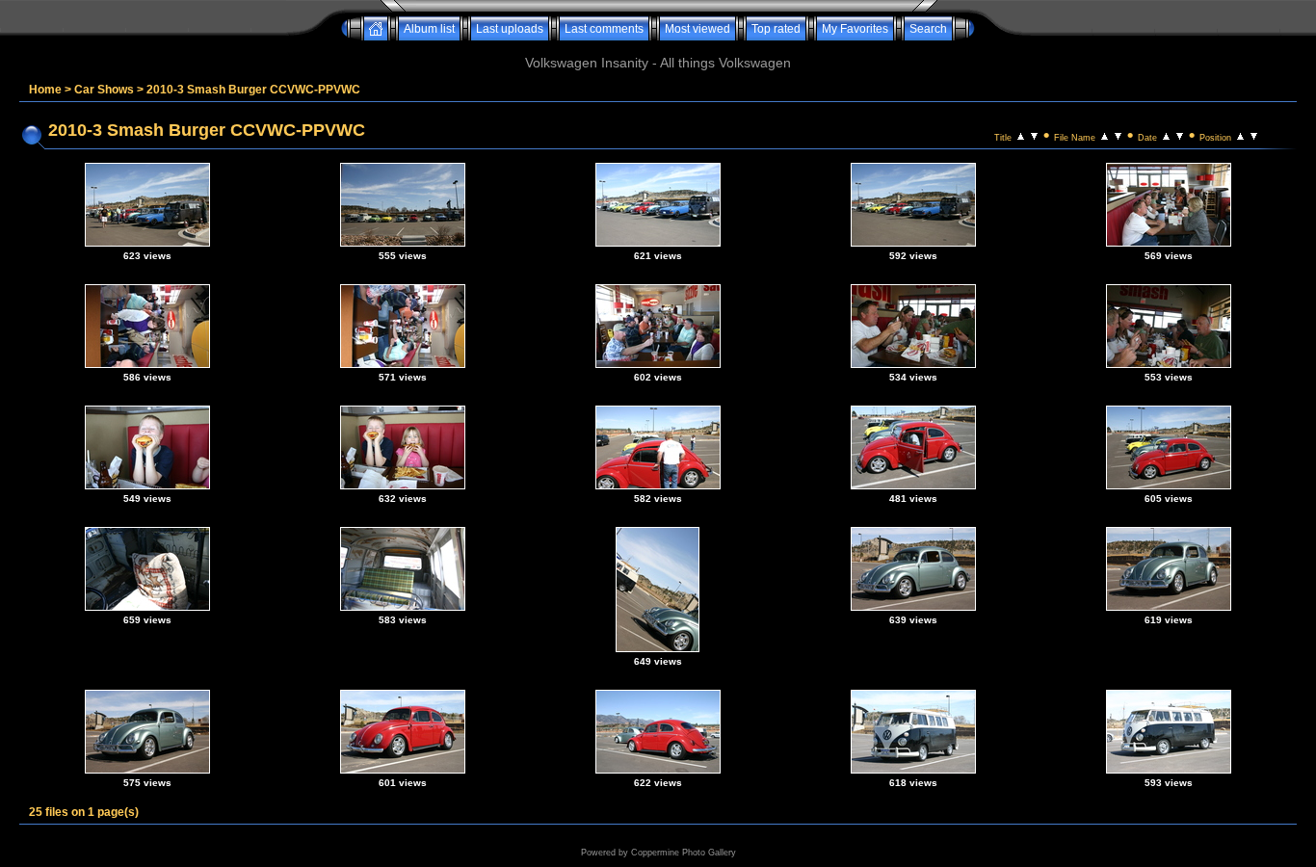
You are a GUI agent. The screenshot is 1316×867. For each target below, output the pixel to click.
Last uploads (509, 29)
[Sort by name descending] (1118, 134)
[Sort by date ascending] (1166, 134)
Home (45, 89)
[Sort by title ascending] (1020, 134)
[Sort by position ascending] (1240, 134)
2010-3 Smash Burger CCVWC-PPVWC (253, 89)
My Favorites (855, 29)
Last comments (604, 29)
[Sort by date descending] (1179, 134)
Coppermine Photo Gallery (683, 852)
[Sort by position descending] (1254, 134)
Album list (429, 29)
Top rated (776, 29)
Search (928, 29)
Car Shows (104, 89)
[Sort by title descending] (1034, 134)
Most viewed (697, 29)
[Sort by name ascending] (1104, 134)
